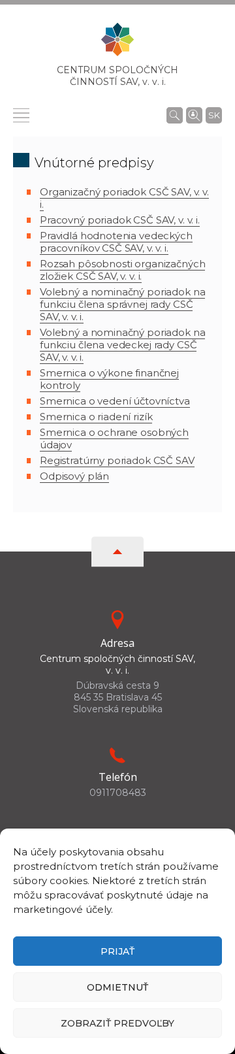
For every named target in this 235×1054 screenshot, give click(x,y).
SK (214, 115)
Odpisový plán (74, 476)
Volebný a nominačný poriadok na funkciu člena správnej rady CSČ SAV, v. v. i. (122, 304)
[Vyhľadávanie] (174, 115)
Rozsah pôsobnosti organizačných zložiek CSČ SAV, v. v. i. (122, 269)
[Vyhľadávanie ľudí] (194, 114)
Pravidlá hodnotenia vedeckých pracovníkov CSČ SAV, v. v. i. (116, 241)
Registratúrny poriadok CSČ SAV (117, 460)
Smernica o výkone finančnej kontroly (109, 379)
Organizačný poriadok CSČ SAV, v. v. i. (124, 198)
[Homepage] (117, 43)
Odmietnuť (117, 987)
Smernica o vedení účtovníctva (115, 401)
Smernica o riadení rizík (96, 416)
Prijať (117, 951)
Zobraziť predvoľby (117, 1023)
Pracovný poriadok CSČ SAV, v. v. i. (120, 220)
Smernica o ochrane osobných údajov (114, 438)
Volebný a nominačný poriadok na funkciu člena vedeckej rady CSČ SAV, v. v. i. (122, 344)
